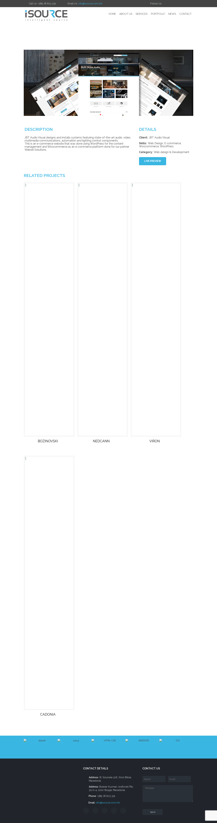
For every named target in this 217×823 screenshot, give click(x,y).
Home (112, 13)
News (172, 13)
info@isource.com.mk (90, 3)
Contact (185, 13)
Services (141, 13)
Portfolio (158, 13)
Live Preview (152, 161)
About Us (125, 13)
